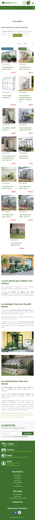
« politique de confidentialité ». (20, 436)
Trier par (19, 43)
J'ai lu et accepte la (16, 436)
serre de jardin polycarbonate (14, 415)
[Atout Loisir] (10, 3)
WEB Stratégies (21, 517)
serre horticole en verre (20, 413)
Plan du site (17, 480)
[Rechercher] (33, 8)
